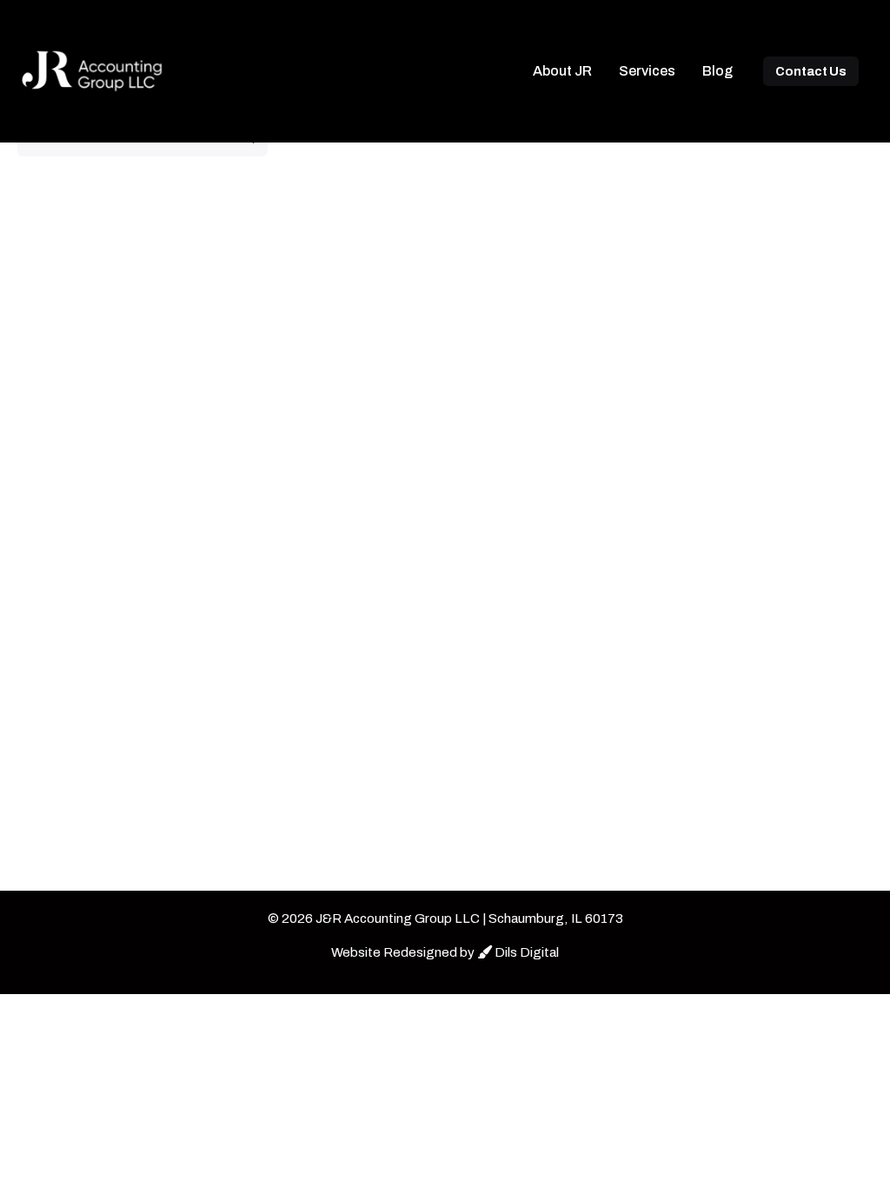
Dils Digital (525, 952)
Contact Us (811, 71)
